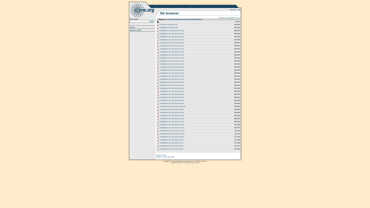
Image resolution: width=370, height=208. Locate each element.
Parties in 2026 (135, 30)
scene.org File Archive (142, 10)
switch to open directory (165, 157)
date (239, 17)
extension (231, 17)
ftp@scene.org (181, 163)
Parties (132, 27)
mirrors (173, 19)
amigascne (181, 19)
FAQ (239, 10)
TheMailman (197, 19)
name (226, 17)
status (197, 163)
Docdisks (189, 19)
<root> (167, 19)
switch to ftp (161, 155)
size (236, 17)
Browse (233, 10)
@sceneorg (190, 163)
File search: (134, 19)
